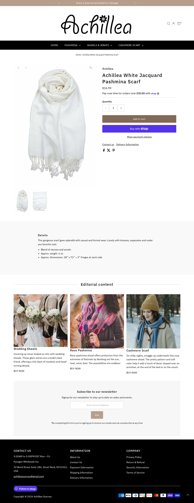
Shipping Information (81, 472)
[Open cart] (178, 23)
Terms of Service (135, 472)
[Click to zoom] (90, 67)
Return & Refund (135, 462)
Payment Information (82, 467)
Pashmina (71, 45)
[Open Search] (168, 23)
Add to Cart (139, 118)
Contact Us (76, 462)
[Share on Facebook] (104, 150)
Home (54, 45)
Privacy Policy (134, 457)
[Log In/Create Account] (173, 23)
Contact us (108, 144)
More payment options (139, 136)
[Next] (26, 67)
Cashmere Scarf (130, 45)
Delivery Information (127, 144)
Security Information (137, 467)
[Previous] (18, 67)
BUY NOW (19, 370)
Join (97, 414)
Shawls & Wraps (98, 45)
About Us (75, 457)
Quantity (107, 101)
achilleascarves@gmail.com (29, 476)
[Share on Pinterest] (113, 150)
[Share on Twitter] (109, 150)
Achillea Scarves (43, 496)
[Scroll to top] (188, 495)
